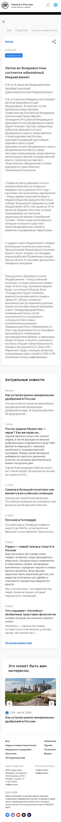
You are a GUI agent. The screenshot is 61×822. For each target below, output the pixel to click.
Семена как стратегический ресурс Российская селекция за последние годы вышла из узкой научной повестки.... (30, 502)
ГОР (13, 712)
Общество (21, 30)
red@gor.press (11, 784)
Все (9, 30)
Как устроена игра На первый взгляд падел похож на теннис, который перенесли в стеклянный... (28, 592)
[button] (51, 703)
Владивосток (14, 55)
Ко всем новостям (18, 643)
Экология (10, 754)
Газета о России (22, 4)
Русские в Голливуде (20, 520)
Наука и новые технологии (20, 745)
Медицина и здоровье (18, 749)
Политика (50, 749)
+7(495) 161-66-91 (41, 770)
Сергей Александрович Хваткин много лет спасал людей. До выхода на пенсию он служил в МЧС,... (30, 471)
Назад (9, 41)
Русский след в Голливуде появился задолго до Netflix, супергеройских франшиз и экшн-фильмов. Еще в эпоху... (29, 528)
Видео (48, 754)
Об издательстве (15, 758)
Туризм (48, 745)
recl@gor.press (41, 773)
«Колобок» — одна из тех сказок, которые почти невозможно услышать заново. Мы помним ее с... (28, 629)
